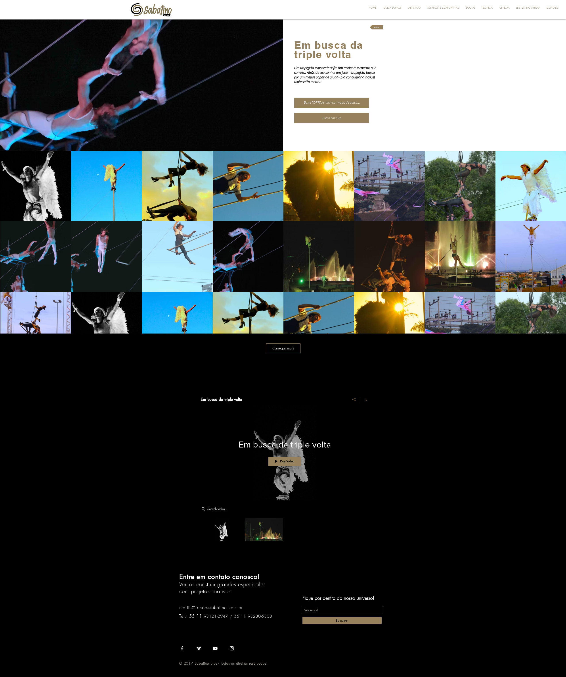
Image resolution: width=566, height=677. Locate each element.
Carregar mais (283, 348)
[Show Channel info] (364, 399)
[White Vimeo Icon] (198, 648)
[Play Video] (222, 529)
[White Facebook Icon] (182, 648)
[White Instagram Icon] (232, 648)
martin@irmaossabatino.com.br (211, 607)
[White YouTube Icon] (215, 648)
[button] (414, 7)
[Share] (354, 399)
